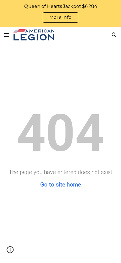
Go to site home (60, 184)
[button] (7, 35)
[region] (60, 13)
